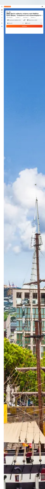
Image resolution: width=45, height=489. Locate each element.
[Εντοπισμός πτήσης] (1, 20)
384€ (8, 14)
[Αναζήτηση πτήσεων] (1, 10)
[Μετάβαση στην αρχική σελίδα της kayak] (7, 6)
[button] (2, 6)
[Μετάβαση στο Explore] (1, 18)
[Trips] (1, 23)
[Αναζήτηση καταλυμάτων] (1, 12)
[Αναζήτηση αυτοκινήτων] (1, 14)
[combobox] (26, 17)
